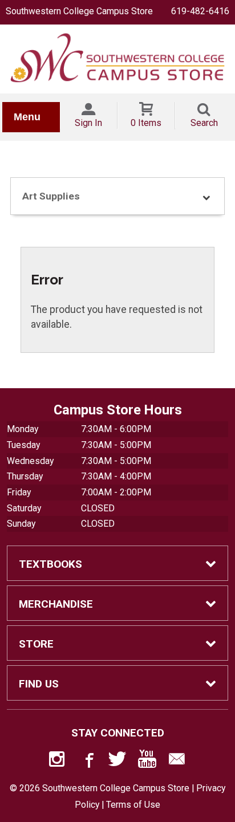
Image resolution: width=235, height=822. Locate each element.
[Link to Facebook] (88, 761)
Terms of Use (133, 804)
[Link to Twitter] (117, 761)
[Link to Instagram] (58, 761)
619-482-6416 (200, 11)
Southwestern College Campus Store (79, 11)
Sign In (88, 122)
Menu (27, 117)
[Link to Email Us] (177, 761)
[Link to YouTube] (147, 761)
